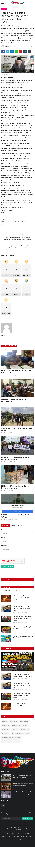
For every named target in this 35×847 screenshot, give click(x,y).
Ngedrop (4, 225)
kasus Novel (15, 729)
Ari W (6, 46)
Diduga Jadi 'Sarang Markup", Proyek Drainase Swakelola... (22, 628)
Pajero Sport (5, 725)
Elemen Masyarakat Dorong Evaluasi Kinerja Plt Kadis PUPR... (23, 675)
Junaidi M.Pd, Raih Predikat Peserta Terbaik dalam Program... (23, 784)
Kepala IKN (18, 737)
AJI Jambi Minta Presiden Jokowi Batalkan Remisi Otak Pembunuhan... (15, 458)
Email (3, 538)
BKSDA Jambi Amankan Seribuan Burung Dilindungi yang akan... (15, 487)
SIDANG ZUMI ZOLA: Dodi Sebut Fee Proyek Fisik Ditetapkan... (16, 400)
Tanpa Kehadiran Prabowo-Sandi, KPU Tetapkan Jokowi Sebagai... (22, 793)
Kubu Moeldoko (23, 725)
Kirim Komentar (8, 566)
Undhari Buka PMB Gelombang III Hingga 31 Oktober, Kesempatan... (23, 637)
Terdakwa (17, 221)
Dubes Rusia (5, 729)
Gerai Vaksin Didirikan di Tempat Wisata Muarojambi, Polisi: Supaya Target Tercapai (17, 238)
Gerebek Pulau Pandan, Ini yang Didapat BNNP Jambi (17, 429)
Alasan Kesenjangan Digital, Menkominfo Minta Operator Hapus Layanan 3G (17, 247)
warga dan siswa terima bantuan (21, 733)
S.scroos (4, 721)
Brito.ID (3, 375)
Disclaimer (7, 833)
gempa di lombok (24, 721)
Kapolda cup (5, 733)
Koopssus (16, 741)
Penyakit (14, 725)
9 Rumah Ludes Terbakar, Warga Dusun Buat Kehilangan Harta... (22, 705)
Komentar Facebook (17, 525)
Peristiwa (4, 9)
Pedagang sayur (6, 741)
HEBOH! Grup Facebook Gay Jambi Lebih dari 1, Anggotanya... (16, 516)
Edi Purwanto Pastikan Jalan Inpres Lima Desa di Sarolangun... (22, 776)
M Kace (24, 221)
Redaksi (4, 836)
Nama (3, 530)
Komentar (5, 525)
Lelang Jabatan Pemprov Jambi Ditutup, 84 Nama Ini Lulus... (16, 371)
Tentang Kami (15, 833)
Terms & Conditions (13, 836)
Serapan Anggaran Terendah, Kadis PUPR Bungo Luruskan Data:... (22, 608)
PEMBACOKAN (25, 729)
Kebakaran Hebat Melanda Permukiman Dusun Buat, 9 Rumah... (21, 598)
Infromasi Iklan (25, 833)
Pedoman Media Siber (17, 840)
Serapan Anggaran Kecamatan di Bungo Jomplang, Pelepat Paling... (23, 618)
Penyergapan (13, 721)
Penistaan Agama (6, 221)
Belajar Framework (7, 737)
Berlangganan (27, 819)
